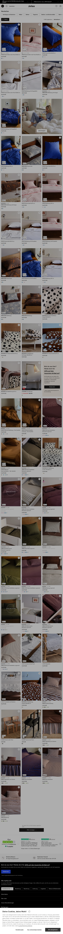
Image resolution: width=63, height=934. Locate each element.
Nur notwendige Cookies (34, 929)
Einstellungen (20, 929)
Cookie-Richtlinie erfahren (25, 925)
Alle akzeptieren (53, 929)
